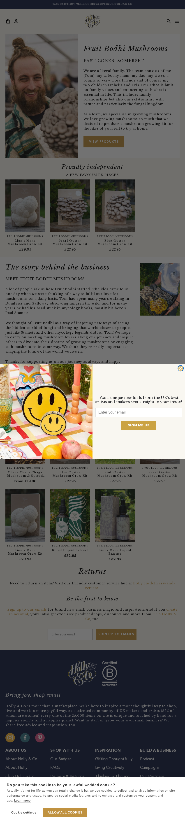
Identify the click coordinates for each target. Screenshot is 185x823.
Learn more (22, 800)
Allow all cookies (65, 812)
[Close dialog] (180, 368)
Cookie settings (23, 812)
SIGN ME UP (138, 425)
